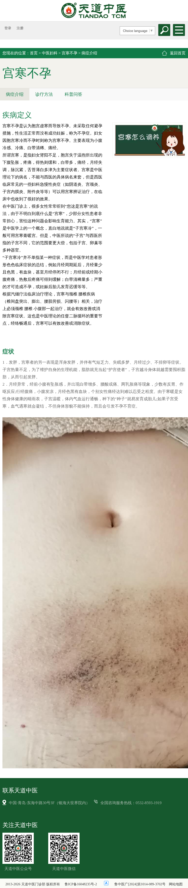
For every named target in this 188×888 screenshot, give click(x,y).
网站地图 (176, 884)
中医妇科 (50, 53)
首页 (34, 53)
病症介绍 (15, 94)
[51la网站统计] (106, 883)
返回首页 (178, 53)
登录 (7, 28)
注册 (20, 28)
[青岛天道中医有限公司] (94, 10)
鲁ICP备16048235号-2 (81, 884)
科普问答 (73, 94)
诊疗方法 (44, 94)
